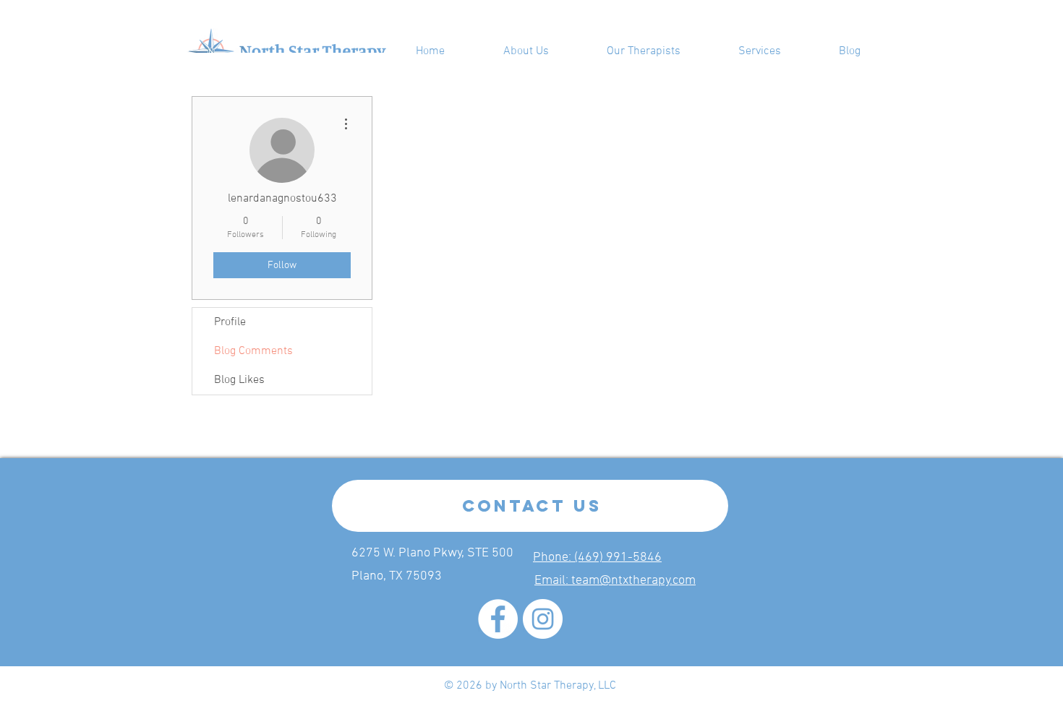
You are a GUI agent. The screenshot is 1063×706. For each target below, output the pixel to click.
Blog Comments (253, 351)
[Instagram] (543, 619)
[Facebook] (498, 619)
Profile (230, 322)
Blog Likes (239, 380)
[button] (759, 51)
